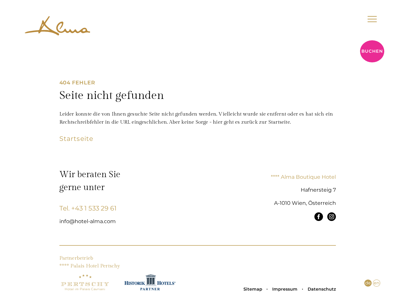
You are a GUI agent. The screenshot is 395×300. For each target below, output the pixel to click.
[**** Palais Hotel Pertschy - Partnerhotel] (84, 288)
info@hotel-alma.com (87, 221)
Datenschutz (322, 289)
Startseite (76, 138)
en (376, 282)
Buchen (372, 51)
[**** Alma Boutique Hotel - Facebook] (318, 217)
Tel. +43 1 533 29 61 (88, 208)
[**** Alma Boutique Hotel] (57, 28)
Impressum (284, 289)
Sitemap (252, 289)
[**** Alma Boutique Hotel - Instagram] (331, 217)
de (368, 282)
